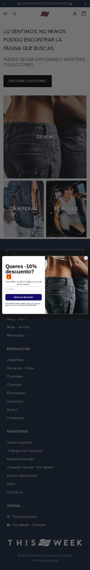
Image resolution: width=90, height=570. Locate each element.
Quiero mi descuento (23, 297)
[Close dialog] (86, 258)
